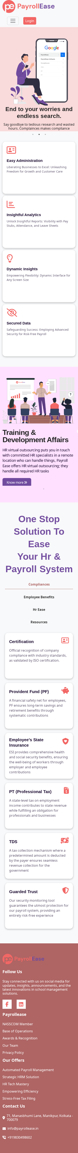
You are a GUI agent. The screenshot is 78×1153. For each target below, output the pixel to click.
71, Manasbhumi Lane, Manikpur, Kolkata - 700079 (40, 1118)
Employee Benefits (39, 597)
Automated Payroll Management (28, 1070)
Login (29, 21)
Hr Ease (39, 609)
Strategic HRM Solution (20, 1077)
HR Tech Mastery (15, 1084)
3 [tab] (45, 134)
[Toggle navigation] (13, 21)
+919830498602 (19, 1137)
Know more (19, 483)
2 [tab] (39, 134)
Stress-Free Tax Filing (18, 1098)
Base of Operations (17, 1031)
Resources (39, 622)
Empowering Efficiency (20, 1091)
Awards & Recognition (19, 1038)
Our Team (10, 1046)
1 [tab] (33, 134)
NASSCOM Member (17, 1024)
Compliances (39, 584)
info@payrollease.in (22, 1128)
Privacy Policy (13, 1053)
